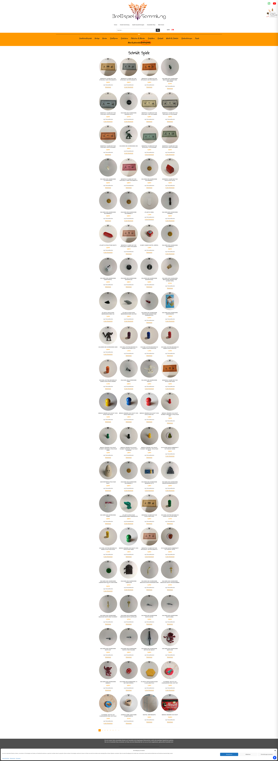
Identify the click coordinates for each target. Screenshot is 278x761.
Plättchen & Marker (138, 38)
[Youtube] (274, 3)
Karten (104, 38)
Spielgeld (160, 38)
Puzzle (197, 38)
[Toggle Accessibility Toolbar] (275, 758)
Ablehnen (247, 754)
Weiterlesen (108, 87)
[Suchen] (158, 30)
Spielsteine (124, 38)
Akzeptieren (229, 754)
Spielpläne (151, 38)
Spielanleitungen (186, 38)
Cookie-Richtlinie (5, 758)
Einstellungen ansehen (267, 754)
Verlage (96, 38)
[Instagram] (269, 3)
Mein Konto (161, 24)
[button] (275, 750)
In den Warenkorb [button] (128, 87)
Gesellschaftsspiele (85, 38)
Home (115, 24)
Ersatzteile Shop (151, 24)
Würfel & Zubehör (172, 38)
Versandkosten (109, 85)
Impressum (18, 758)
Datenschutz (12, 758)
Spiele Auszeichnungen (138, 24)
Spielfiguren (114, 38)
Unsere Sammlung (124, 24)
